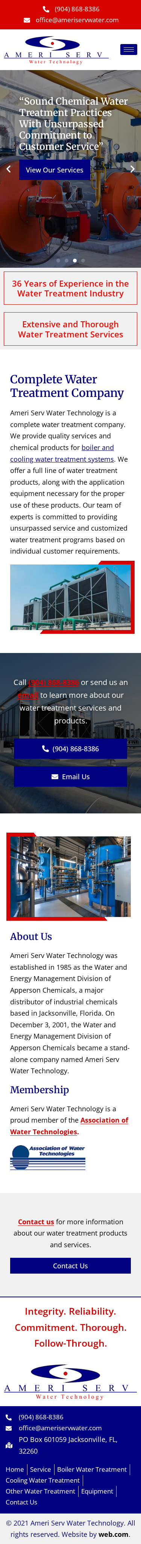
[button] (58, 260)
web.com (114, 1534)
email (27, 695)
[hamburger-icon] (128, 49)
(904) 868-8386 (53, 682)
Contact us (36, 1221)
